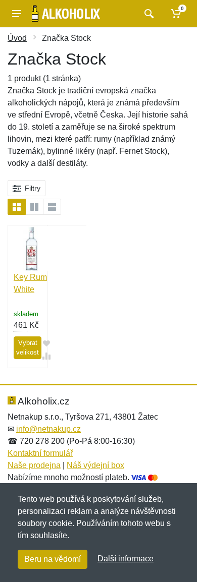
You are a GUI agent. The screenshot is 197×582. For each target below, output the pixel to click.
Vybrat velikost (27, 348)
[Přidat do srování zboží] (46, 356)
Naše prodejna (34, 465)
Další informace (125, 558)
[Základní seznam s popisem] (34, 207)
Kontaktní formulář (40, 453)
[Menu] (17, 14)
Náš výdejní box (95, 465)
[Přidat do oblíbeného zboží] (46, 343)
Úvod (17, 38)
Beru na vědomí (52, 559)
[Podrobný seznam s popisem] (52, 207)
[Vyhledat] (147, 13)
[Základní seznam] (17, 207)
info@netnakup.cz (48, 429)
